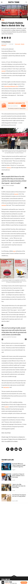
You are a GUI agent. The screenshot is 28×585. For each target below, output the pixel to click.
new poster (6, 387)
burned (16, 194)
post (14, 251)
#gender (22, 44)
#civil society (17, 44)
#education (3, 45)
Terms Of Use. (23, 108)
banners (9, 167)
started (3, 71)
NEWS (2, 20)
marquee (3, 205)
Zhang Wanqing (6, 42)
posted (6, 406)
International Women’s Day (11, 86)
